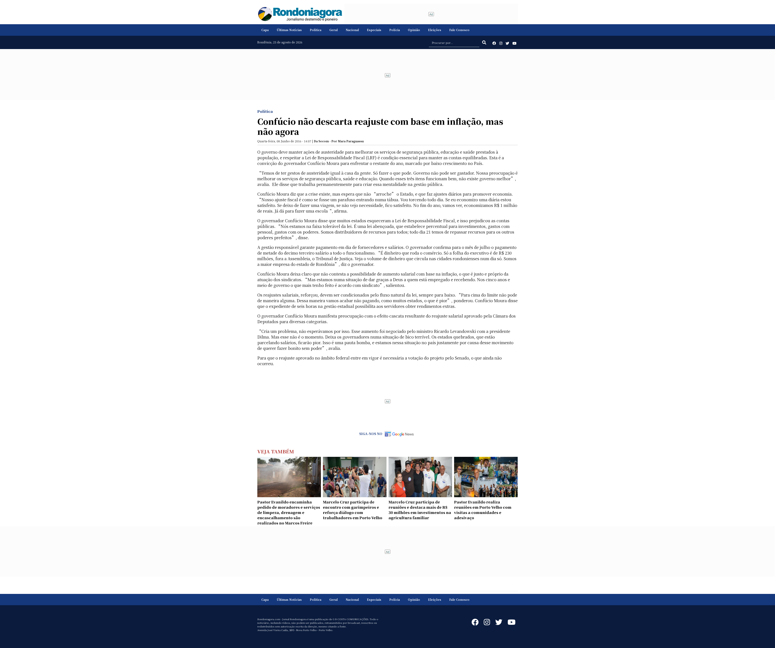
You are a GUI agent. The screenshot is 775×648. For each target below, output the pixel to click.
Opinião (414, 30)
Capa (265, 30)
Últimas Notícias (289, 30)
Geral (333, 30)
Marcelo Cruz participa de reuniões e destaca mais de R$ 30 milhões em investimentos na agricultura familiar (420, 509)
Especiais (374, 30)
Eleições (434, 30)
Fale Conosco (459, 30)
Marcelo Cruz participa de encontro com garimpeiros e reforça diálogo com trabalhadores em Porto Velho (352, 509)
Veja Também (275, 451)
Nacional (352, 30)
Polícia (394, 30)
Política (315, 30)
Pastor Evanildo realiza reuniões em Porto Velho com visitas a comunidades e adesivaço (482, 509)
